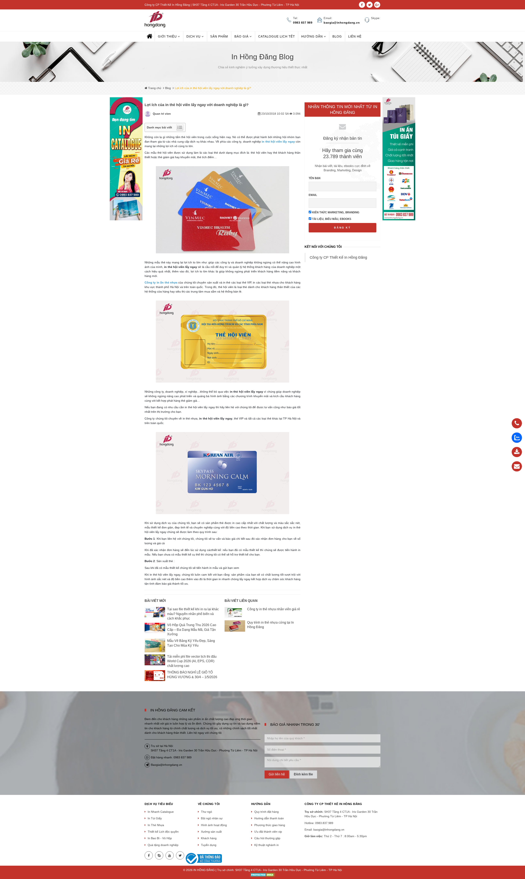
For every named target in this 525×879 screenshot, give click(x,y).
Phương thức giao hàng (269, 825)
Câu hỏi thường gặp (267, 838)
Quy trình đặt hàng (266, 811)
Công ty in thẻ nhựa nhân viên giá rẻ (273, 609)
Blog (168, 88)
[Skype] (159, 855)
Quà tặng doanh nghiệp (163, 845)
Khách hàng (209, 838)
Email (313, 195)
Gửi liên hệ (277, 774)
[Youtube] (169, 855)
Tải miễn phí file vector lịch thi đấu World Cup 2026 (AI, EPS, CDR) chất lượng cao (192, 661)
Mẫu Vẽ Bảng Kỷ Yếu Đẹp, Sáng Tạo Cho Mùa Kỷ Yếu (191, 643)
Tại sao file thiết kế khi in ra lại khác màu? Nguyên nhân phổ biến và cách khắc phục (193, 613)
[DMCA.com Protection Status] (262, 874)
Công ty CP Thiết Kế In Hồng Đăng (338, 257)
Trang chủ (154, 88)
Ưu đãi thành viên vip (268, 831)
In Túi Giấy (155, 818)
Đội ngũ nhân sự (212, 818)
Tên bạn (314, 178)
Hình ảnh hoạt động (214, 825)
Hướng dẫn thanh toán (269, 818)
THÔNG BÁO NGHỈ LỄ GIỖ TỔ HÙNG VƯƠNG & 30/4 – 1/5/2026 (192, 675)
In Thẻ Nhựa (156, 825)
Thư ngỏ (206, 811)
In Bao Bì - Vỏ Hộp (160, 838)
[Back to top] (520, 855)
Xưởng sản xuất (211, 831)
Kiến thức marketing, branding (335, 212)
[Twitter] (180, 855)
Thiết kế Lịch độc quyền (163, 831)
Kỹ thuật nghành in (266, 845)
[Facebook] (149, 855)
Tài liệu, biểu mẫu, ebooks (331, 219)
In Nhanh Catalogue (161, 811)
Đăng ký (342, 227)
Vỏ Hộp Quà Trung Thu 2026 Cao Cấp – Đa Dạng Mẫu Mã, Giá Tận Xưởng (191, 629)
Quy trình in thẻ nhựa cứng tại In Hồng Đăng (270, 625)
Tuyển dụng (208, 845)
